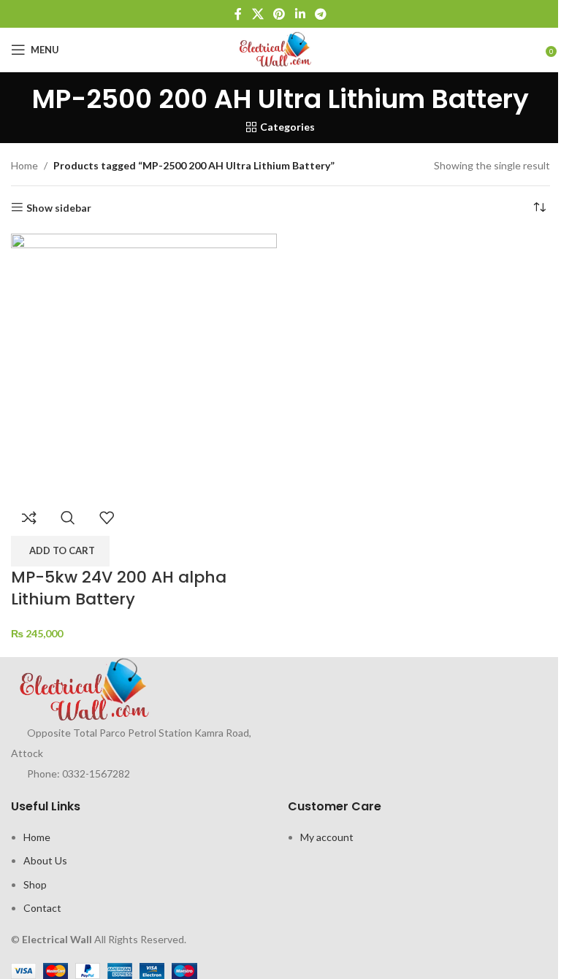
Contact (42, 908)
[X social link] (257, 14)
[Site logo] (280, 48)
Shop (35, 884)
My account (327, 837)
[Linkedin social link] (300, 14)
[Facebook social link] (238, 14)
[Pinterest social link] (279, 14)
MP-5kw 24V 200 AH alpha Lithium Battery (118, 588)
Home (24, 165)
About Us (45, 860)
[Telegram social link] (320, 14)
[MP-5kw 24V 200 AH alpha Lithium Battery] (144, 364)
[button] (60, 551)
